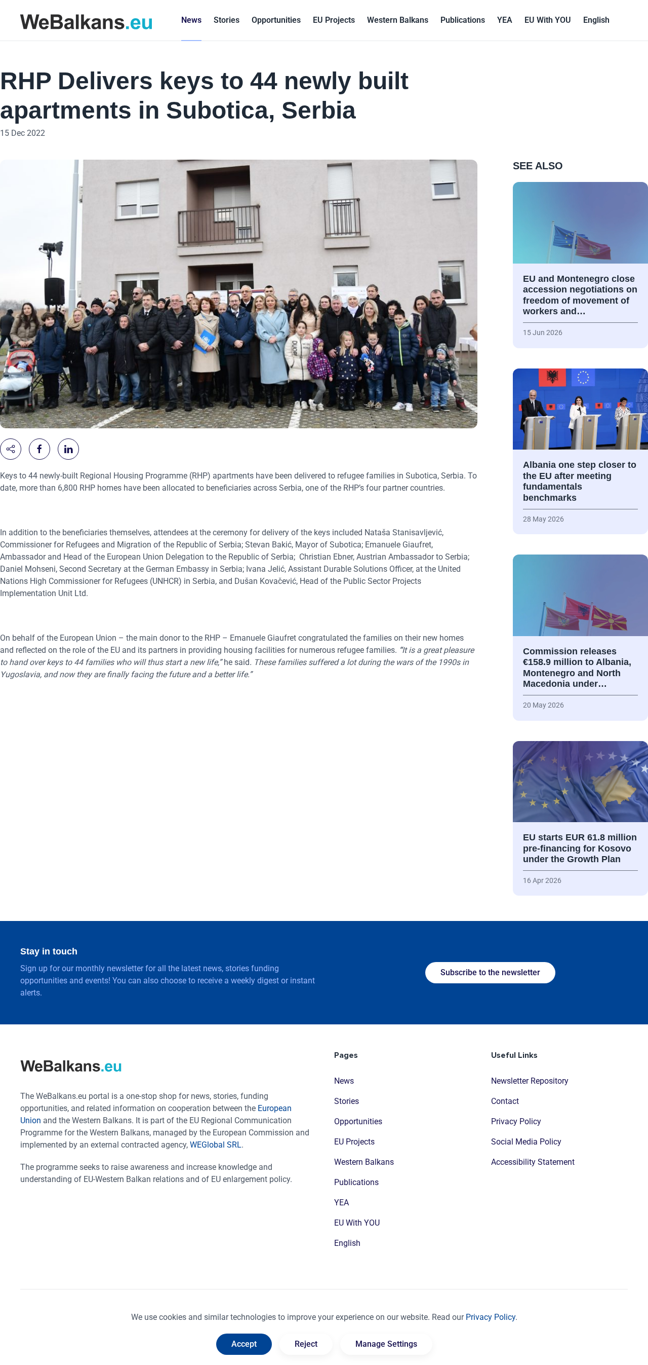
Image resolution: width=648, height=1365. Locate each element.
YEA (341, 1202)
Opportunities (276, 20)
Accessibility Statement (533, 1162)
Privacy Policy (516, 1121)
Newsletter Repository (530, 1081)
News (191, 20)
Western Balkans (364, 1162)
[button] (596, 20)
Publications (462, 20)
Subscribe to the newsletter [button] (490, 972)
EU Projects (334, 20)
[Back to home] (86, 20)
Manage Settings (386, 1344)
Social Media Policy (526, 1142)
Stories (226, 20)
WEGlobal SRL (215, 1145)
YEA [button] (504, 20)
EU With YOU (547, 20)
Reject (306, 1344)
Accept (244, 1344)
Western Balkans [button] (397, 20)
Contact (505, 1101)
